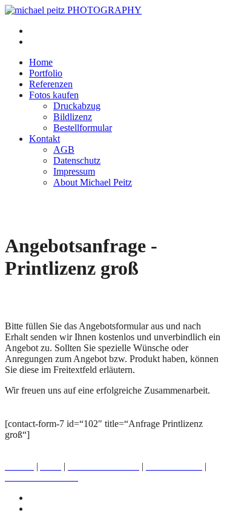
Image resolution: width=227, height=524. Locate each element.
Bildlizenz (72, 117)
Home (41, 62)
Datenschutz (76, 160)
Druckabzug (76, 106)
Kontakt (44, 138)
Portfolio (45, 73)
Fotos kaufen (54, 95)
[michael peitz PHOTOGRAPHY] (73, 10)
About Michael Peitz (92, 182)
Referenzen (51, 84)
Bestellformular (82, 128)
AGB (63, 149)
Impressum (74, 171)
